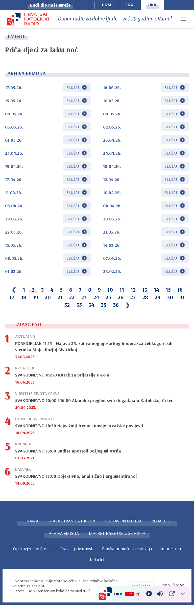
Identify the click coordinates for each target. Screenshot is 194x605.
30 (170, 297)
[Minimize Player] (182, 593)
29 (157, 297)
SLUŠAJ (73, 87)
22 (72, 297)
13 (144, 289)
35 (103, 304)
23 (84, 297)
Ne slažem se (173, 584)
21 (59, 297)
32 (67, 304)
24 (96, 297)
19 (35, 297)
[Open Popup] (172, 593)
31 (182, 297)
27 (133, 297)
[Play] (149, 593)
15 (168, 289)
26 (121, 297)
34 (91, 304)
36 (116, 304)
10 (110, 289)
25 (108, 297)
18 (23, 297)
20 (48, 297)
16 (180, 289)
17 (11, 297)
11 (121, 289)
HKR (152, 5)
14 (156, 289)
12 (133, 289)
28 (145, 297)
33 (79, 304)
